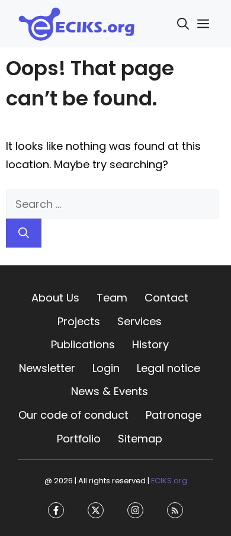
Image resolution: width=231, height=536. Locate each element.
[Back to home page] (77, 22)
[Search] (23, 233)
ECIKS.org (169, 480)
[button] (183, 23)
